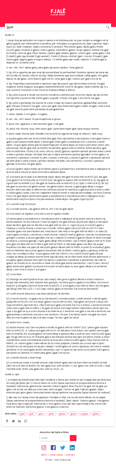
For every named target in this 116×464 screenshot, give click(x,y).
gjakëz (62, 413)
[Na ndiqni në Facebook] (53, 447)
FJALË (58, 11)
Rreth (44, 455)
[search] (108, 27)
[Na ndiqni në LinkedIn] (72, 447)
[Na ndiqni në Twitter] (62, 447)
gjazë (73, 413)
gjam (41, 413)
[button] (7, 421)
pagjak (84, 413)
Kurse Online (56, 455)
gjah (31, 413)
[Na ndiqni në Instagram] (43, 447)
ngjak (22, 413)
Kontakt (70, 455)
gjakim (96, 413)
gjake (51, 413)
